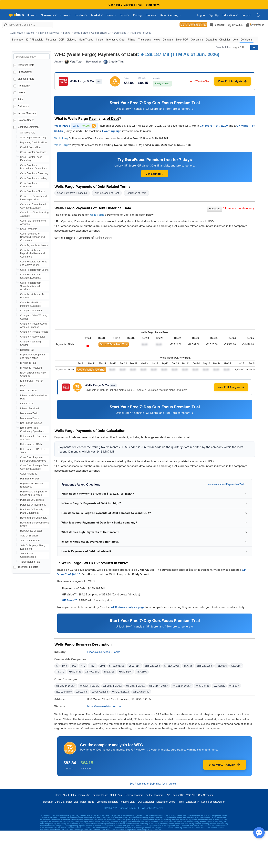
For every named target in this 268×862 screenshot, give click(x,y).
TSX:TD (60, 671)
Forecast (51, 39)
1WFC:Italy (219, 685)
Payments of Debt (140, 32)
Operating (211, 39)
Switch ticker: (224, 47)
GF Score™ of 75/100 (214, 125)
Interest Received (29, 408)
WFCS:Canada (100, 691)
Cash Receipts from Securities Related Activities (30, 286)
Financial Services (48, 32)
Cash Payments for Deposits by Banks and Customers (32, 237)
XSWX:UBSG (92, 671)
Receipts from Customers (33, 517)
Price (20, 99)
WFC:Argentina (141, 691)
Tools (123, 15)
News (110, 15)
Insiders (80, 15)
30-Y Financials (34, 39)
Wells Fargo (62, 125)
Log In (201, 15)
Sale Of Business (29, 535)
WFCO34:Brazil (120, 691)
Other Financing (28, 473)
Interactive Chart (115, 39)
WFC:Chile (82, 691)
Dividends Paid (28, 363)
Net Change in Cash (31, 423)
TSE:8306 (221, 665)
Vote (235, 39)
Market (96, 15)
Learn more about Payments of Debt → (227, 484)
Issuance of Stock (29, 418)
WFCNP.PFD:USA (158, 685)
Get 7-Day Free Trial (193, 24)
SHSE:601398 (116, 665)
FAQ (168, 795)
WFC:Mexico (202, 685)
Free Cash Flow (28, 390)
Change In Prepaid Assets (34, 331)
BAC (73, 665)
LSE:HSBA (134, 665)
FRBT (93, 665)
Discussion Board (165, 801)
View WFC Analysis (222, 764)
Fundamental (25, 72)
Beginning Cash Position (33, 142)
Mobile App (116, 795)
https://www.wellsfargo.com (104, 706)
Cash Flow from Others (32, 191)
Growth (22, 92)
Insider (100, 39)
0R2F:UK (234, 685)
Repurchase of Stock (31, 530)
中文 (188, 795)
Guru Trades (86, 39)
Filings (131, 39)
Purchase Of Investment (33, 504)
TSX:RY (188, 665)
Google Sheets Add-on (213, 801)
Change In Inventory (31, 310)
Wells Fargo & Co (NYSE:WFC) (92, 32)
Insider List (72, 801)
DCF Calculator (146, 801)
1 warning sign (111, 130)
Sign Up (214, 15)
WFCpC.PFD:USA (65, 685)
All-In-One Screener (202, 795)
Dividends (23, 106)
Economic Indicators (107, 801)
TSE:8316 (109, 671)
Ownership (197, 39)
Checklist (224, 39)
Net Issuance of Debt (31, 444)
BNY (64, 665)
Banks (66, 32)
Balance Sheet (26, 120)
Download (214, 208)
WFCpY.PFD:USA (135, 685)
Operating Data (26, 65)
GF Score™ (69, 600)
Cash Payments (28, 229)
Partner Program (154, 795)
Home (31, 15)
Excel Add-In (192, 801)
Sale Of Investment (30, 540)
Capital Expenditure (30, 147)
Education (229, 15)
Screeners (48, 15)
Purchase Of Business (32, 500)
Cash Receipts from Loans (34, 270)
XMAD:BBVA (125, 671)
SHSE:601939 (172, 665)
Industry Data (127, 801)
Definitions (120, 32)
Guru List (59, 801)
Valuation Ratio (26, 78)
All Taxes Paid (27, 132)
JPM (102, 665)
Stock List (48, 801)
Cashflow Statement (28, 127)
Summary (17, 39)
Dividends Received (31, 367)
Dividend (71, 39)
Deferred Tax (27, 350)
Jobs (73, 795)
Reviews (151, 15)
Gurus (64, 15)
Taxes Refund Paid (30, 561)
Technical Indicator (28, 567)
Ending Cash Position (31, 380)
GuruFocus (16, 32)
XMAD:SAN (75, 671)
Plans (181, 801)
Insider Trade (87, 801)
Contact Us (178, 795)
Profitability (24, 85)
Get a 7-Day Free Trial (114, 344)
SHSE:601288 (152, 665)
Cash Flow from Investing (33, 178)
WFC (84, 125)
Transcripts (144, 39)
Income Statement (27, 113)
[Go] (254, 47)
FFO (22, 385)
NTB (83, 665)
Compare (168, 39)
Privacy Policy (100, 795)
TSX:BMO (142, 671)
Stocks (30, 32)
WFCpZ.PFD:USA (112, 685)
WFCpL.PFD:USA (181, 685)
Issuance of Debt (29, 413)
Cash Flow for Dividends (33, 152)
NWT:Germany (64, 691)
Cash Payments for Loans (34, 245)
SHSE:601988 (204, 665)
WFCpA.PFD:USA (89, 685)
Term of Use (83, 795)
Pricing (137, 15)
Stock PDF (182, 39)
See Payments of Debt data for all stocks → (154, 783)
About (66, 795)
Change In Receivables (32, 336)
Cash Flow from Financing (34, 173)
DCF (61, 39)
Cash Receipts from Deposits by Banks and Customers (32, 253)
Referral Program (134, 795)
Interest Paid (27, 403)
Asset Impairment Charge (33, 137)
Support (246, 15)
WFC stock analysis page (128, 607)
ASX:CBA (236, 665)
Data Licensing (169, 15)
